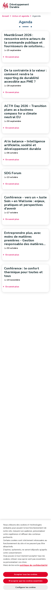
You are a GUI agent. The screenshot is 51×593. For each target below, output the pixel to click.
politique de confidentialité (33, 565)
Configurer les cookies (25, 587)
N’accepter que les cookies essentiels (25, 581)
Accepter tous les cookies (25, 574)
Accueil (5, 16)
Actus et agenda (20, 16)
